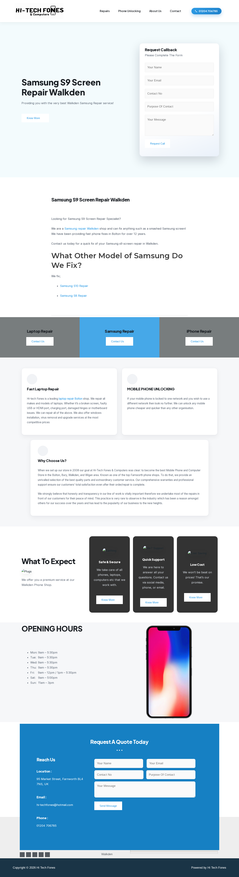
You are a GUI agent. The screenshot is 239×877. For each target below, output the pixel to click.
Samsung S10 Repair (74, 286)
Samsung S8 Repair (73, 295)
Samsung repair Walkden (81, 228)
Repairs (105, 11)
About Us (155, 11)
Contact (175, 11)
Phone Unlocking (129, 11)
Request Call (157, 143)
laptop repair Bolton (70, 398)
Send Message (108, 805)
